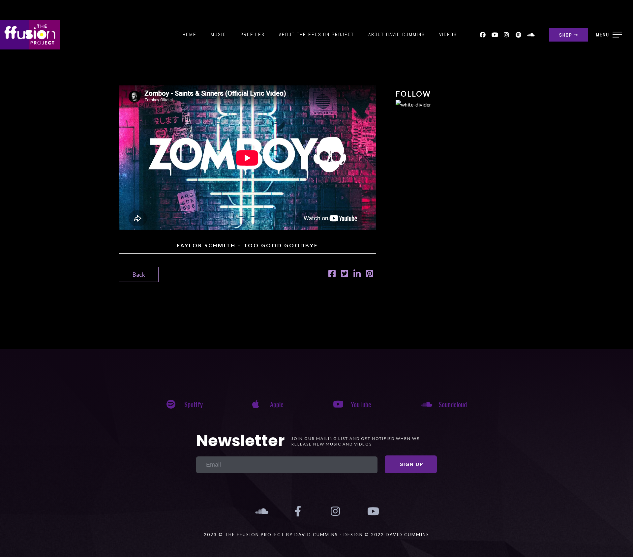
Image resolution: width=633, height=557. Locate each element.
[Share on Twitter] (344, 274)
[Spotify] (518, 35)
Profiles (252, 34)
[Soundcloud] (530, 35)
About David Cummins (396, 34)
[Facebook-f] (298, 511)
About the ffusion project (316, 34)
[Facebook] (483, 35)
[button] (568, 35)
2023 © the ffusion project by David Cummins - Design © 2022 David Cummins (316, 534)
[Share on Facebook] (332, 274)
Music (218, 34)
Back (138, 274)
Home (189, 34)
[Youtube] (494, 35)
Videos (448, 34)
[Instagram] (506, 35)
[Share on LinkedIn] (357, 274)
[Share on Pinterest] (369, 274)
